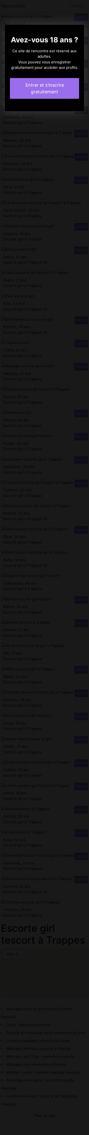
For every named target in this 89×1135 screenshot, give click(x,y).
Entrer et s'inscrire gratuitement (44, 88)
